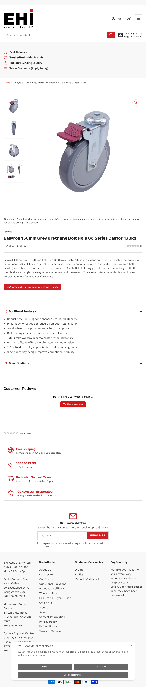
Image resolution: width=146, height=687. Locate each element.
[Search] (111, 35)
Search (43, 612)
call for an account (30, 286)
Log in (10, 286)
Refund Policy (48, 626)
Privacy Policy (48, 621)
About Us (45, 569)
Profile (79, 574)
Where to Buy (48, 593)
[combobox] (60, 35)
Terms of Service (50, 631)
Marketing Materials (87, 579)
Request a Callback (51, 588)
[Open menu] (138, 18)
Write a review (73, 404)
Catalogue (45, 602)
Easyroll (8, 231)
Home (7, 82)
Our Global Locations (52, 583)
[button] (11, 433)
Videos (43, 607)
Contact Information (52, 616)
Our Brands (46, 579)
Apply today (39, 68)
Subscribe (97, 535)
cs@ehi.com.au (132, 36)
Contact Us (46, 574)
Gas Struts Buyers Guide (55, 598)
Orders (79, 569)
